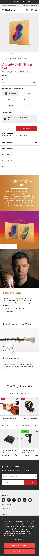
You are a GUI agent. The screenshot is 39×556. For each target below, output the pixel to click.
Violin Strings (23, 58)
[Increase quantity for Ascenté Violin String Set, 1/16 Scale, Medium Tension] (12, 128)
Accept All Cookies (19, 552)
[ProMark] (12, 5)
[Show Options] (36, 476)
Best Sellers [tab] (25, 393)
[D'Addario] (10, 10)
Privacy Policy (22, 529)
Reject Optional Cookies (19, 545)
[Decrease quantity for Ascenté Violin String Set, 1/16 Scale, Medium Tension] (5, 128)
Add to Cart (26, 128)
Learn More (9, 311)
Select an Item (7, 112)
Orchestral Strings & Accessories (10, 58)
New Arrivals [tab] (14, 393)
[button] (15, 54)
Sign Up (31, 483)
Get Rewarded (33, 5)
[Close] (3, 519)
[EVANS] (4, 5)
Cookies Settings (19, 539)
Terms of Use (24, 531)
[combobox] (19, 476)
